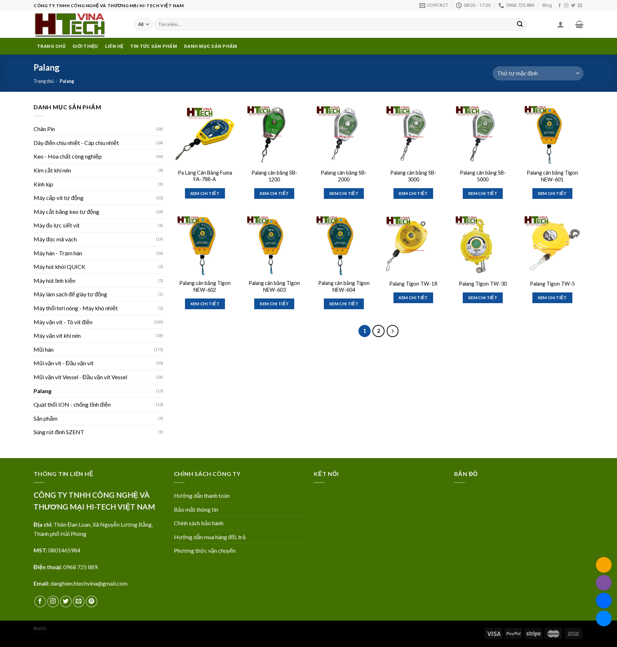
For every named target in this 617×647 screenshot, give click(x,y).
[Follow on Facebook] (559, 5)
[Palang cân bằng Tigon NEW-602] (205, 244)
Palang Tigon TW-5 (552, 284)
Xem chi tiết (205, 193)
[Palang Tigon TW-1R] (413, 244)
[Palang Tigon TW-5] (552, 244)
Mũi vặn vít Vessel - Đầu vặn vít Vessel (80, 376)
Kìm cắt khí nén (52, 170)
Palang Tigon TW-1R (413, 284)
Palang (42, 390)
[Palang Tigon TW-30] (483, 244)
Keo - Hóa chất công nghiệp (68, 156)
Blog (547, 5)
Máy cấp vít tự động (59, 197)
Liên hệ (114, 46)
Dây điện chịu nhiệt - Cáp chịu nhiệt (76, 142)
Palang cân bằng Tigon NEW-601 (552, 176)
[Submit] (520, 25)
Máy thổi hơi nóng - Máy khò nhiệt (76, 308)
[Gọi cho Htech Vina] (604, 583)
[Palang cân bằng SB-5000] (483, 133)
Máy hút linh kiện (54, 280)
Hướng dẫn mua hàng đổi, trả (210, 536)
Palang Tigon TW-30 (483, 284)
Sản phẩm (45, 418)
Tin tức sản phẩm (153, 46)
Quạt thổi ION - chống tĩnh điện (72, 404)
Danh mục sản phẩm (210, 46)
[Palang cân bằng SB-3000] (413, 133)
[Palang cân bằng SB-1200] (274, 133)
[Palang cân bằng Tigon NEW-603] (274, 244)
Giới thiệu (85, 46)
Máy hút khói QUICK (59, 266)
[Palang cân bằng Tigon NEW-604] (343, 244)
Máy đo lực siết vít (57, 225)
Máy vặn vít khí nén (57, 335)
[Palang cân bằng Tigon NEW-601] (552, 133)
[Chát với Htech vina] (604, 618)
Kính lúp (43, 184)
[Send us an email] (580, 5)
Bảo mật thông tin (196, 509)
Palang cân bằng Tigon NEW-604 (344, 286)
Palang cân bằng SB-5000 (483, 176)
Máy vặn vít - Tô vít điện (63, 322)
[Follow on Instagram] (566, 5)
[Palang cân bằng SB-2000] (343, 133)
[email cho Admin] (604, 565)
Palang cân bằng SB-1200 (274, 176)
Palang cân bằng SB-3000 (413, 176)
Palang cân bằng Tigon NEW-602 (205, 286)
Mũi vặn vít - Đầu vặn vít (64, 363)
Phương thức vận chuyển (205, 550)
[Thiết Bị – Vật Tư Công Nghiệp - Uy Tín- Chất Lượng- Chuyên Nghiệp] (79, 24)
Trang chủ (51, 46)
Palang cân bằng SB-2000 (344, 176)
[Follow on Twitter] (573, 5)
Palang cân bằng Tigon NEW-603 (274, 286)
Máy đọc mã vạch (55, 239)
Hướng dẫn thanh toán (202, 495)
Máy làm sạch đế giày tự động (70, 294)
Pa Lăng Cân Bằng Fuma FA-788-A (205, 176)
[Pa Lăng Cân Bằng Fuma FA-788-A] (205, 133)
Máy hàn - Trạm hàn (58, 253)
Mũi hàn (44, 349)
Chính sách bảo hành (199, 523)
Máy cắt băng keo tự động (66, 211)
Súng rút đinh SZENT (59, 431)
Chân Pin (44, 128)
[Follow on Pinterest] (91, 601)
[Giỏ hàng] (579, 24)
